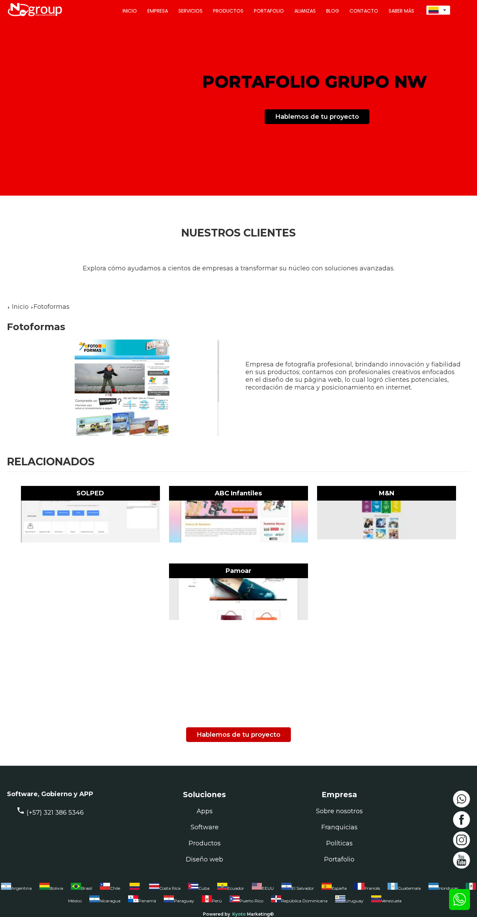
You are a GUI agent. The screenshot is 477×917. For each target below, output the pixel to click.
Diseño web (204, 859)
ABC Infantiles (238, 493)
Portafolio (339, 859)
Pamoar (238, 571)
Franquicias (339, 827)
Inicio (20, 307)
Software (205, 827)
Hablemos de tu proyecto (317, 117)
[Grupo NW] (31, 17)
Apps (205, 811)
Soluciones (204, 794)
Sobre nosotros (339, 811)
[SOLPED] (90, 522)
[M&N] (386, 522)
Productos (205, 843)
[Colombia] (134, 889)
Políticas (339, 843)
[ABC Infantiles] (238, 522)
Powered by (216, 914)
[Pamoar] (238, 599)
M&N (386, 493)
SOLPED (90, 493)
